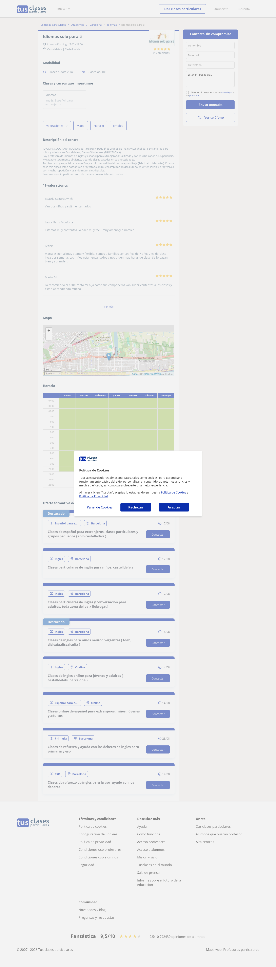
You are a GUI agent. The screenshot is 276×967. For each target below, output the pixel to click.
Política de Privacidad (93, 496)
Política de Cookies (173, 492)
